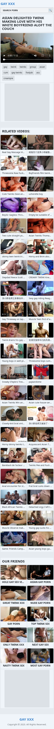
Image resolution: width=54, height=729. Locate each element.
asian (42, 66)
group (33, 66)
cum (6, 72)
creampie (8, 78)
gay (5, 66)
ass (38, 72)
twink (13, 66)
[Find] (50, 10)
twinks (23, 66)
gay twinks (17, 72)
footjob (29, 72)
